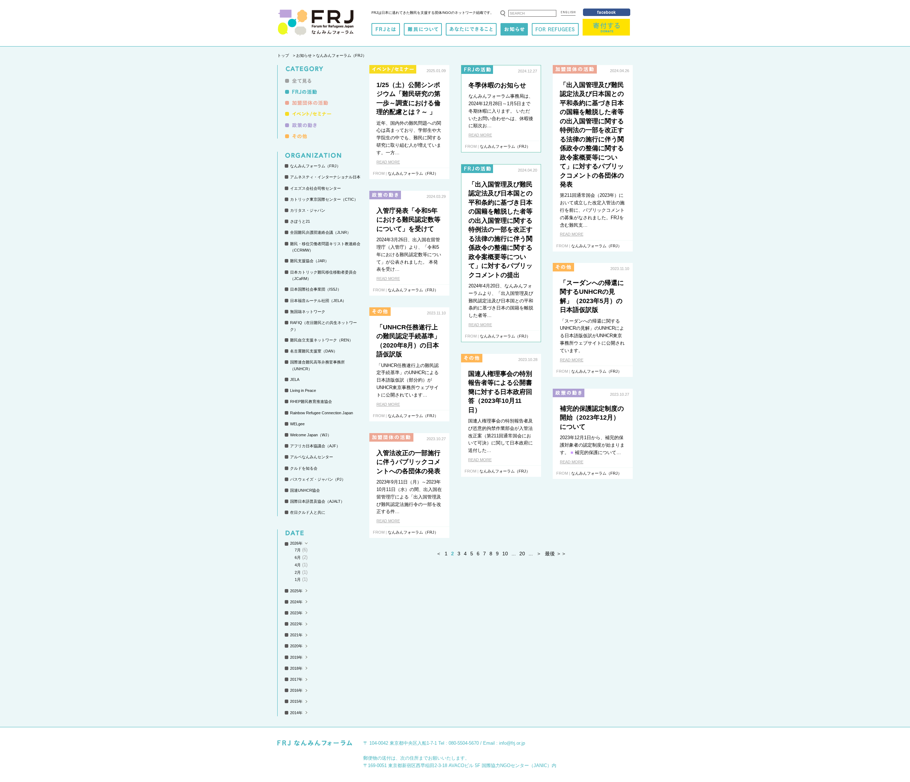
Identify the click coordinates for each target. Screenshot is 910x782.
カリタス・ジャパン (307, 210)
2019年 (296, 657)
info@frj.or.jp (512, 743)
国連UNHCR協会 (305, 490)
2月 (298, 572)
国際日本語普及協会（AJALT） (317, 501)
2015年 (296, 701)
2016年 (296, 690)
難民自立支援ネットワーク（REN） (321, 340)
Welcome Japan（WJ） (310, 435)
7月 (298, 550)
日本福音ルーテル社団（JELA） (318, 300)
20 (522, 553)
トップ (283, 55)
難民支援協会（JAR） (309, 261)
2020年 (296, 646)
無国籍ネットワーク (307, 311)
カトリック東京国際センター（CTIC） (324, 199)
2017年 (296, 679)
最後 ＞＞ (555, 553)
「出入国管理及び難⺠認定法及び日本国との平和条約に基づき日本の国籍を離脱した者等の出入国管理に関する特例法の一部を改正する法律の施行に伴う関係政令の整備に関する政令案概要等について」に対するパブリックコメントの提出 (500, 230)
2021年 (296, 635)
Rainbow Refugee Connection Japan (321, 413)
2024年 (296, 602)
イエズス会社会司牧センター (315, 188)
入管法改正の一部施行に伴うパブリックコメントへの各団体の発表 (408, 462)
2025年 (296, 591)
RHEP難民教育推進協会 (311, 401)
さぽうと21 (300, 221)
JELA (294, 379)
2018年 (296, 668)
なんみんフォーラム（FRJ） (315, 166)
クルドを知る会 (303, 468)
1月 (298, 579)
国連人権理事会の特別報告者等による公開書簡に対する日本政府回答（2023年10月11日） (500, 392)
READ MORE (388, 162)
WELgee (297, 424)
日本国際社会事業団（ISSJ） (315, 289)
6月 (298, 557)
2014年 (296, 713)
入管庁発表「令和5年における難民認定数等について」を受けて (408, 219)
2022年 (296, 624)
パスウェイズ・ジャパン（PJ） (318, 479)
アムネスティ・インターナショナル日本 (325, 177)
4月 (298, 565)
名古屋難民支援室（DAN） (313, 351)
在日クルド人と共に (307, 512)
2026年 (296, 543)
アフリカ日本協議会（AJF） (315, 446)
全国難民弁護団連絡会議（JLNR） (320, 232)
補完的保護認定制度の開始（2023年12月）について (592, 417)
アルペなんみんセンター (311, 457)
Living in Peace (303, 390)
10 (505, 553)
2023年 (296, 613)
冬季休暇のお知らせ (497, 85)
